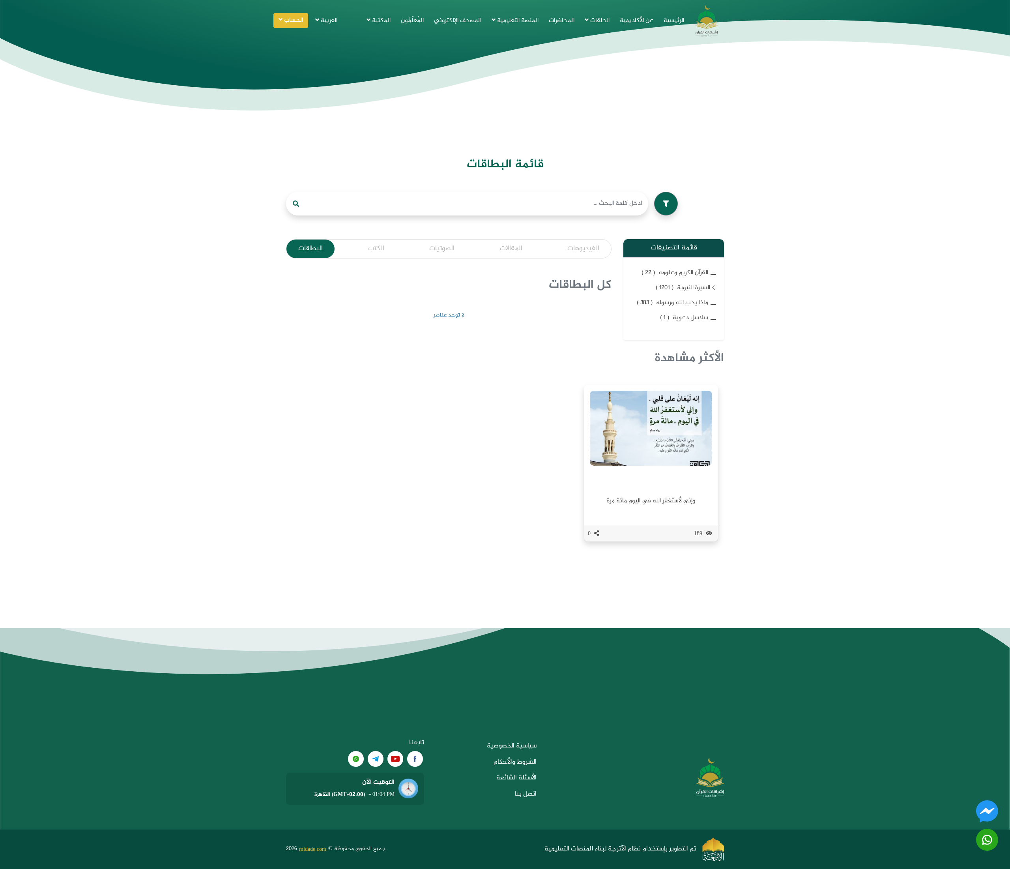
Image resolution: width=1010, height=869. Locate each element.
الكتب (376, 249)
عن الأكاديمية (636, 20)
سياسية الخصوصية (512, 746)
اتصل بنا (526, 794)
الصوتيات (441, 249)
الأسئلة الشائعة (516, 778)
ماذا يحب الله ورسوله (672, 303)
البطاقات (310, 249)
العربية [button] (328, 20)
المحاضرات (561, 20)
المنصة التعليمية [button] (517, 20)
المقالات (511, 249)
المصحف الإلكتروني (457, 20)
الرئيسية (674, 20)
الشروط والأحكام (515, 762)
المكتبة (380, 20)
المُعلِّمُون (412, 20)
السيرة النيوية (683, 288)
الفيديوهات (583, 249)
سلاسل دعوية (684, 318)
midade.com (312, 849)
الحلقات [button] (599, 20)
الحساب (292, 20)
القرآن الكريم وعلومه (675, 273)
